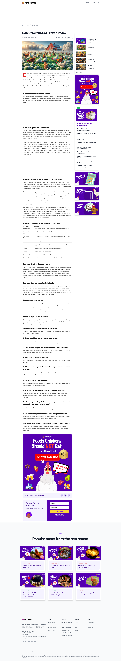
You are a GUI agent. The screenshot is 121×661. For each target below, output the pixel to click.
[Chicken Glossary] (87, 208)
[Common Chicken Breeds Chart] (87, 193)
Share (59, 37)
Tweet (64, 37)
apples (57, 393)
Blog (28, 25)
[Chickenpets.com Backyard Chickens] (22, 25)
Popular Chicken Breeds (67, 625)
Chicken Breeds (51, 622)
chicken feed (32, 136)
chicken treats (61, 269)
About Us (76, 622)
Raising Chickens (51, 630)
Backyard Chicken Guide (67, 622)
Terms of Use (90, 625)
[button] (29, 515)
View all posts (79, 72)
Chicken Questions (52, 627)
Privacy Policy (91, 622)
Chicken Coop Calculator (67, 635)
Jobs (76, 627)
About (94, 2)
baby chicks (29, 383)
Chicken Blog (77, 625)
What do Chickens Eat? (66, 627)
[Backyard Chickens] (34, 619)
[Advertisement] (60, 14)
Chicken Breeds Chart (66, 632)
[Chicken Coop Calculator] (87, 178)
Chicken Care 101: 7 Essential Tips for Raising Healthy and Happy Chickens (32, 595)
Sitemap (76, 630)
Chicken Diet (35, 25)
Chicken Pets (26, 37)
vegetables (41, 148)
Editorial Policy (91, 627)
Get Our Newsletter (65, 630)
